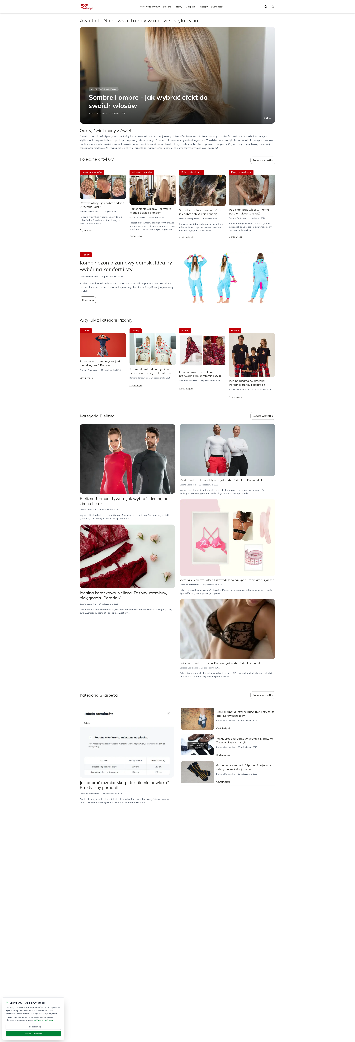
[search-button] (265, 6)
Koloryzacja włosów (103, 89)
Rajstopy (203, 6)
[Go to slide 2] (267, 118)
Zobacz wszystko (263, 160)
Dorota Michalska (137, 217)
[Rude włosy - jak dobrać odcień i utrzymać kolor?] (177, 75)
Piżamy (178, 6)
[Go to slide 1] (264, 118)
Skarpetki (190, 6)
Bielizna (167, 6)
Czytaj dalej (88, 300)
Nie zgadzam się (33, 1027)
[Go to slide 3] (270, 118)
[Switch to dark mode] (272, 6)
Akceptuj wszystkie (33, 1033)
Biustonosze (217, 6)
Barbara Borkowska (89, 211)
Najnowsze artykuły (150, 6)
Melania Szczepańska (98, 113)
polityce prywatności (43, 1020)
